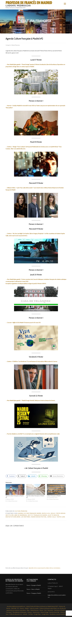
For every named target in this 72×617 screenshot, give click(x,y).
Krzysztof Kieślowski (13, 516)
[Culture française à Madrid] (56, 489)
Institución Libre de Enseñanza (16, 515)
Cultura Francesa (15, 45)
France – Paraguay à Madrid (34, 593)
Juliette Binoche (53, 515)
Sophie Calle (51, 516)
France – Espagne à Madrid (34, 585)
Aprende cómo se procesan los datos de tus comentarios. (44, 568)
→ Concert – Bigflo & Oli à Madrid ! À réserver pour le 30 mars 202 (23, 322)
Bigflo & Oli (46, 513)
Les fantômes (25, 516)
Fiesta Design (60, 513)
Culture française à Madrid (53, 496)
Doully (53, 513)
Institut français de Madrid (37, 515)
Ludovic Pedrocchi (18, 5)
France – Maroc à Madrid (33, 589)
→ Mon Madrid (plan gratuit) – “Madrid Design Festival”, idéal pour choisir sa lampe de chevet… (30, 400)
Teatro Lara (61, 516)
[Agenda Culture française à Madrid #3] (35, 489)
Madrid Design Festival (39, 516)
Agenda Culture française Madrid (29, 513)
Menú (64, 3)
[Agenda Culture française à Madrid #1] (15, 489)
